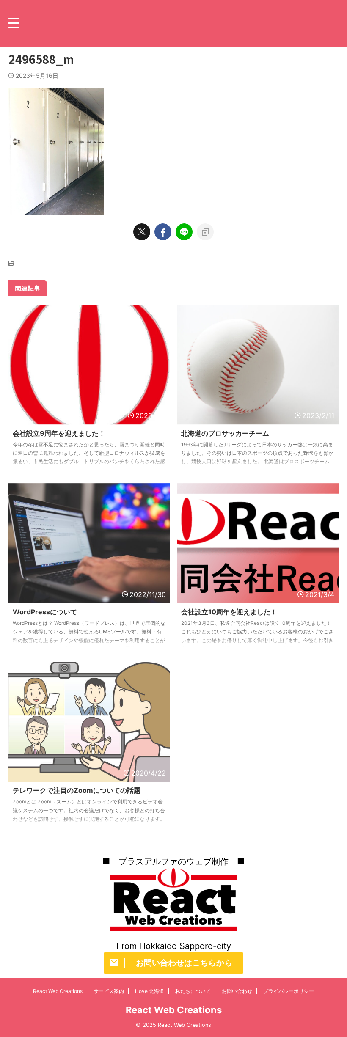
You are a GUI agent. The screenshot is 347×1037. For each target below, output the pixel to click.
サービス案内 (109, 991)
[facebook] (162, 231)
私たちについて (193, 991)
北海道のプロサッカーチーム (225, 433)
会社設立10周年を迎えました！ (229, 612)
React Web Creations (58, 991)
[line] (184, 231)
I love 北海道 (149, 991)
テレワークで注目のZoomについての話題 (76, 790)
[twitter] (141, 231)
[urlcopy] (205, 231)
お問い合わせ (237, 991)
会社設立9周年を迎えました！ (59, 433)
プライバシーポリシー (288, 991)
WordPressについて (45, 612)
